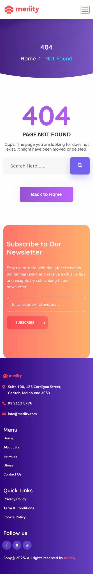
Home (28, 58)
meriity (70, 558)
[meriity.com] (21, 9)
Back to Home (46, 194)
